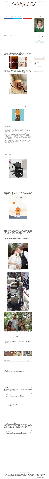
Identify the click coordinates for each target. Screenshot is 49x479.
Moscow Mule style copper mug (9, 73)
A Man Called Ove (12, 107)
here (43, 475)
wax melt (20, 70)
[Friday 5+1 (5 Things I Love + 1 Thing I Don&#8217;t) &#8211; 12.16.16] (17, 353)
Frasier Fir (7, 54)
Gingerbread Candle (8, 35)
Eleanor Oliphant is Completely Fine (15, 106)
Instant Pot (11, 155)
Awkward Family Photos (9, 236)
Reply (31, 387)
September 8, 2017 (6, 360)
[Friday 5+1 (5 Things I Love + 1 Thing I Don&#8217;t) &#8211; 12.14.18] (27, 353)
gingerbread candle (17, 52)
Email (35, 63)
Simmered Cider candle (15, 70)
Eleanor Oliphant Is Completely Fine (11, 104)
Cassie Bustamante (6, 387)
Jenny (9, 360)
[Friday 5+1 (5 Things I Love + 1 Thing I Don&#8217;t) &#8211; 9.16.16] (8, 353)
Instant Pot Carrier (8, 154)
